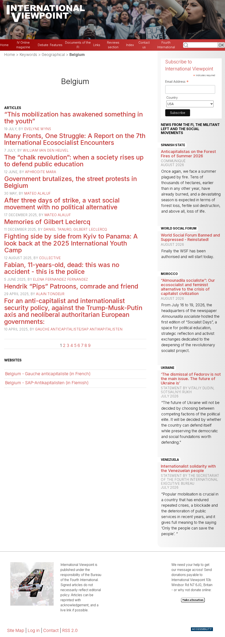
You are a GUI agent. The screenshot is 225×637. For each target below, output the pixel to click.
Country (172, 97)
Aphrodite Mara (40, 172)
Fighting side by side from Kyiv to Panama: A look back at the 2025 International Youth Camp (71, 243)
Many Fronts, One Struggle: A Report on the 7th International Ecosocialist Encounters (74, 139)
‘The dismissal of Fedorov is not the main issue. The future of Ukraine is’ (191, 378)
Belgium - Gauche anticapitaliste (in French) (48, 373)
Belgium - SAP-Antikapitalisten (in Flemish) (47, 382)
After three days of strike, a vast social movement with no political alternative (62, 203)
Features (56, 45)
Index (130, 45)
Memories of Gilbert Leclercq (47, 222)
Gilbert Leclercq (90, 229)
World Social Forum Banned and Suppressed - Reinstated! (190, 237)
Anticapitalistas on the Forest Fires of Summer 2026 (188, 153)
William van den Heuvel (46, 150)
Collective (50, 258)
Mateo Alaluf (37, 193)
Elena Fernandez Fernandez (60, 279)
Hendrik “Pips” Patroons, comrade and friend (71, 286)
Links (96, 45)
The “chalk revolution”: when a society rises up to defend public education (73, 160)
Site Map (15, 630)
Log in (34, 630)
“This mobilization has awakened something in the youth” (73, 117)
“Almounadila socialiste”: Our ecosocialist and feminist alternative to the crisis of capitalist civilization (188, 287)
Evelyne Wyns (37, 129)
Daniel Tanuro (57, 229)
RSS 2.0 (70, 630)
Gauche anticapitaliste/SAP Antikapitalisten (78, 329)
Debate (43, 45)
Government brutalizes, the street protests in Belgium (70, 182)
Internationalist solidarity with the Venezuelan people (188, 468)
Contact (51, 630)
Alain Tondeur (50, 294)
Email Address (177, 82)
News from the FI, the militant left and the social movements (190, 129)
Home (4, 45)
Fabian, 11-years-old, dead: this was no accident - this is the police (61, 268)
